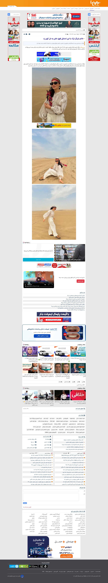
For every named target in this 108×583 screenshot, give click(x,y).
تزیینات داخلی (44, 527)
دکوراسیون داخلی (43, 526)
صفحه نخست (97, 8)
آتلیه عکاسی (57, 533)
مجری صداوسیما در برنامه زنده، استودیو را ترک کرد (41, 455)
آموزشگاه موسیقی (68, 531)
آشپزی (72, 8)
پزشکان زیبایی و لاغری (80, 531)
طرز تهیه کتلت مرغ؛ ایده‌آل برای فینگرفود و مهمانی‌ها (41, 460)
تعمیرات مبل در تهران (43, 522)
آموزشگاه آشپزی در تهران (55, 514)
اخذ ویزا (32, 514)
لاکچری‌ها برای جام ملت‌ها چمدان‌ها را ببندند (74, 449)
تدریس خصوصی (56, 516)
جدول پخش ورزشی (31, 447)
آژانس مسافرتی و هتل (42, 533)
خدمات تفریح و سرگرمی (29, 522)
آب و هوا (33, 442)
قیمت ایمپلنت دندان (80, 418)
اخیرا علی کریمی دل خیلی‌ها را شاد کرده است (42, 470)
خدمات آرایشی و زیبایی (80, 518)
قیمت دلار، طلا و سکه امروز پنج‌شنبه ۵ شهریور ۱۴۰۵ (41, 465)
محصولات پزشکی (69, 516)
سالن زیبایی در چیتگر (80, 429)
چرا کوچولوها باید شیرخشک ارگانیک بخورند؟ (76, 310)
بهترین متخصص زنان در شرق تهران (43, 429)
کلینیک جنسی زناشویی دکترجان (59, 427)
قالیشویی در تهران (43, 531)
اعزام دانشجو (32, 516)
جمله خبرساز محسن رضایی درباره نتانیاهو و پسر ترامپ (72, 474)
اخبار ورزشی (87, 8)
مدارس (58, 518)
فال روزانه (33, 445)
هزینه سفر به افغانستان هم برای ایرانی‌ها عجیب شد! (73, 470)
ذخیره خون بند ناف (37, 427)
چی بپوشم (82, 47)
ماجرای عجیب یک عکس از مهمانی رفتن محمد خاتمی (40, 479)
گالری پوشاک (44, 514)
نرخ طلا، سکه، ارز (31, 439)
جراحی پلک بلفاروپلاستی (47, 424)
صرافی (33, 518)
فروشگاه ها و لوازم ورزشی (67, 526)
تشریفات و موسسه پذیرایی (54, 529)
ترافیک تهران (46, 445)
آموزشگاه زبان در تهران (67, 529)
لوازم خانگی (32, 526)
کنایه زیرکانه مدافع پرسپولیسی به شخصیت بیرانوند (73, 440)
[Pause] (56, 260)
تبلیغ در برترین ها (62, 571)
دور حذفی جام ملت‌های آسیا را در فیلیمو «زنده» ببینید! (72, 444)
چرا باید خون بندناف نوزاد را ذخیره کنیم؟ (77, 297)
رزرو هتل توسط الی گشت (43, 421)
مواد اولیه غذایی (33, 421)
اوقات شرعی (46, 447)
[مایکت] (14, 566)
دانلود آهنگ (52, 421)
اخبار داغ (65, 453)
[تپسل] (23, 242)
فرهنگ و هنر (63, 8)
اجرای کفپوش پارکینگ (80, 432)
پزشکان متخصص (81, 524)
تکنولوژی (58, 8)
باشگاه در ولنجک (57, 424)
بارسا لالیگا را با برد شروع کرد (78, 462)
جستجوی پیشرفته (49, 571)
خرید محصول (80, 281)
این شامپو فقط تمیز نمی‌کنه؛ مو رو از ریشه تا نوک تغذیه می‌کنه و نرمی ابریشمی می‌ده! (68, 306)
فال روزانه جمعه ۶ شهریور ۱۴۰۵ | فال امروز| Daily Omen (72, 455)
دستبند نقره (52, 418)
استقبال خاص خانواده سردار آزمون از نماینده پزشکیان (40, 458)
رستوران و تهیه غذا (56, 522)
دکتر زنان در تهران (81, 526)
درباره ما (81, 571)
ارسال (25, 503)
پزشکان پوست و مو (68, 514)
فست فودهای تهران (56, 524)
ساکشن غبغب (58, 418)
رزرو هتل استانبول (80, 424)
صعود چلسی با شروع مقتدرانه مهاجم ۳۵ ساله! (75, 465)
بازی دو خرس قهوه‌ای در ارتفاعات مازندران (75, 447)
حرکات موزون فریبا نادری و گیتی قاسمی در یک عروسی (72, 484)
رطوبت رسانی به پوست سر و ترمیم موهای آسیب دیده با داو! (73, 304)
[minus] (26, 34)
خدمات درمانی (69, 518)
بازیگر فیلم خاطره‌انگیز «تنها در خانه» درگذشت (42, 477)
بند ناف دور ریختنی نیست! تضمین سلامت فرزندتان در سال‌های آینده (71, 308)
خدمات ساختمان (44, 529)
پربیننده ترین (47, 453)
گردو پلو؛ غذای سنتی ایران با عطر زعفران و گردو (42, 462)
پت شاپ (70, 522)
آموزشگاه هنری (69, 533)
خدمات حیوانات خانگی (68, 520)
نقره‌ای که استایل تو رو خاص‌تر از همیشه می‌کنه (75, 299)
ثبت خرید (38, 260)
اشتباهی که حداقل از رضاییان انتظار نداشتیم (74, 442)
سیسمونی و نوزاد (31, 520)
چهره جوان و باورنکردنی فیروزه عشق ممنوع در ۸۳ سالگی (72, 467)
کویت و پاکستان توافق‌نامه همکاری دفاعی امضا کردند (73, 460)
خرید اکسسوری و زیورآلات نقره (36, 418)
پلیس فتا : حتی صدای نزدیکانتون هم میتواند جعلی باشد (74, 301)
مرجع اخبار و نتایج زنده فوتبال (62, 421)
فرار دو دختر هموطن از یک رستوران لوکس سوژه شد (41, 484)
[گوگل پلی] (33, 566)
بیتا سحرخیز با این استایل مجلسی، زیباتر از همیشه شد (72, 457)
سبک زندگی (81, 8)
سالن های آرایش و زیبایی (80, 514)
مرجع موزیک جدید (73, 421)
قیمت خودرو (46, 442)
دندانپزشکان (82, 527)
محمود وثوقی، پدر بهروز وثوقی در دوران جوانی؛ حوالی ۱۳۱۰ (39, 482)
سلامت (68, 8)
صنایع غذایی (57, 527)
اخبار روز (92, 8)
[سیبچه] (43, 566)
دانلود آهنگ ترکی (30, 429)
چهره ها (76, 8)
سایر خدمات (32, 531)
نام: (84, 491)
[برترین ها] (94, 3)
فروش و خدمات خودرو (30, 529)
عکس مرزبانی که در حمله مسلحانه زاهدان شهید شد (73, 482)
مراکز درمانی (82, 522)
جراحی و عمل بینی (61, 432)
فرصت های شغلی (70, 571)
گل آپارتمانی (64, 424)
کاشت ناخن (82, 516)
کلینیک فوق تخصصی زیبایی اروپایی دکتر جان (75, 427)
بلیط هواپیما (72, 418)
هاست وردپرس (54, 429)
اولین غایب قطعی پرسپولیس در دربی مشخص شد (74, 479)
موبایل (33, 524)
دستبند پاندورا (81, 421)
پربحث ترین (32, 453)
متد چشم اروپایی (72, 424)
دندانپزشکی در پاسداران (69, 429)
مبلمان (46, 520)
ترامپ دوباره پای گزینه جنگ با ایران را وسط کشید (74, 477)
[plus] (29, 34)
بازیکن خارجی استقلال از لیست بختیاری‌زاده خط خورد (73, 472)
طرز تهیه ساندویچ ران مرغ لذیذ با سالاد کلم (42, 474)
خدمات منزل (32, 527)
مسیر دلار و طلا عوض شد (46, 467)
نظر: (84, 494)
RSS (43, 571)
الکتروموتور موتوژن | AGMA (50, 432)
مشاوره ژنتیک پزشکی (46, 427)
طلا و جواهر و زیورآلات (42, 518)
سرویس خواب (44, 524)
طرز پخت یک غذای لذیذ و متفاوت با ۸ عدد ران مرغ (41, 472)
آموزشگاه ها (70, 527)
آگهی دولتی (56, 571)
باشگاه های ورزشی (68, 524)
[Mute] (58, 260)
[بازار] (23, 566)
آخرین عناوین (80, 453)
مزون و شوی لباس (43, 516)
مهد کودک (58, 520)
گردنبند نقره (46, 418)
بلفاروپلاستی (65, 418)
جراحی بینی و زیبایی (81, 533)
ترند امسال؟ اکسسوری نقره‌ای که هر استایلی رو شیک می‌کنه (73, 302)
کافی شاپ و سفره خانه (55, 526)
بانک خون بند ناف (70, 432)
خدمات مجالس (57, 531)
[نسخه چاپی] (24, 34)
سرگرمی (53, 8)
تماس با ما (77, 571)
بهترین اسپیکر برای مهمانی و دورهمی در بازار (76, 295)
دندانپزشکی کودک (81, 529)
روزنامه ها (47, 439)
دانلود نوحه (61, 429)
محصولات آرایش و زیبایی (80, 520)
